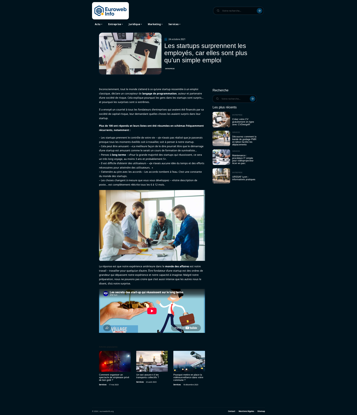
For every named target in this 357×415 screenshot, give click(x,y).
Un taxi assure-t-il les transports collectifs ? (147, 376)
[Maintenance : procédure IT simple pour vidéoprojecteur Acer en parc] (221, 157)
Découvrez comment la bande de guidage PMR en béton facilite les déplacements (244, 140)
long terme (119, 154)
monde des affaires (177, 266)
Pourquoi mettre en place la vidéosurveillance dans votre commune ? (188, 377)
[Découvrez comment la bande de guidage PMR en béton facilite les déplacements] (221, 138)
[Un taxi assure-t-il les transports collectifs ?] (152, 361)
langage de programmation (159, 93)
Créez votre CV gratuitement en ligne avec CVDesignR (243, 122)
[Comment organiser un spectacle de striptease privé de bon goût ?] (115, 361)
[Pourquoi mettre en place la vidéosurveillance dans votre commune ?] (189, 361)
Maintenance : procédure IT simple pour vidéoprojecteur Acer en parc (243, 159)
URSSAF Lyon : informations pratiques (243, 178)
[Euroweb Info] (110, 10)
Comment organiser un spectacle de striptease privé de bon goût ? (114, 377)
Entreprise (170, 69)
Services (102, 384)
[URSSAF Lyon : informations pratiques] (221, 176)
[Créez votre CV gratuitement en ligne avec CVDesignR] (221, 119)
